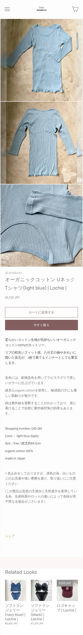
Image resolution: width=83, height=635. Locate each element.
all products (13, 273)
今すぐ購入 (42, 325)
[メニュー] (7, 9)
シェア (10, 536)
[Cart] (75, 9)
